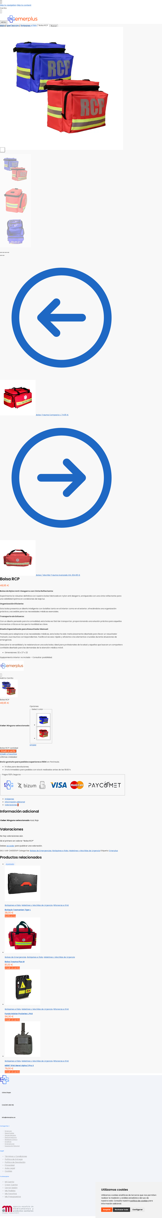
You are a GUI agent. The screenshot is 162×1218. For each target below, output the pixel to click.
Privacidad (9, 1165)
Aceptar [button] (107, 1209)
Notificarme (10, 916)
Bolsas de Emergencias (40, 850)
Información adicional (15, 802)
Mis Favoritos (11, 1193)
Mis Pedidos (10, 1190)
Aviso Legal (10, 1168)
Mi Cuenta (9, 1181)
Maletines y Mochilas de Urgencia (84, 850)
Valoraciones (12, 804)
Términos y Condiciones (16, 1156)
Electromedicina (11, 1137)
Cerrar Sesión (11, 1187)
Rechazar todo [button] (121, 1209)
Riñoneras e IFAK (61, 905)
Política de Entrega (14, 1159)
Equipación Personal (12, 1146)
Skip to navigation (8, 5)
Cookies (8, 1171)
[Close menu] (1, 2)
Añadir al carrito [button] (12, 968)
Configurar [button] (137, 1209)
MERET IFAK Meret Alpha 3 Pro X (19, 1065)
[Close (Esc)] (1, 252)
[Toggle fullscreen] (6, 252)
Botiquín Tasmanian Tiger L (18, 910)
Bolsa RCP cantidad (9, 748)
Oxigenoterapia (10, 1135)
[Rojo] (43, 733)
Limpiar (33, 745)
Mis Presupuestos (13, 1196)
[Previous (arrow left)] (1, 255)
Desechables (9, 1133)
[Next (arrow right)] (3, 255)
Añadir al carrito (8, 751)
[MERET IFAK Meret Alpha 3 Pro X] (64, 1039)
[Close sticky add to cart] (1, 675)
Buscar (54, 26)
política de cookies (139, 1200)
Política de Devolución (15, 1162)
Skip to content (24, 5)
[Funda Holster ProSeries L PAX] (64, 987)
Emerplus (113, 850)
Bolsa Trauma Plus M (14, 961)
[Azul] (43, 720)
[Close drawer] (1, 11)
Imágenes (9, 799)
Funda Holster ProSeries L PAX (19, 1013)
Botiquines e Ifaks (29, 25)
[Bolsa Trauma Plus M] (64, 935)
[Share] (3, 252)
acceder (10, 845)
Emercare (8, 1131)
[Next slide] (2, 149)
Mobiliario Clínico (11, 1140)
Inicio (2, 25)
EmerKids (8, 1142)
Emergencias (13, 25)
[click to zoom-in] (61, 88)
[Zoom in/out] (8, 252)
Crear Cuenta (11, 1184)
